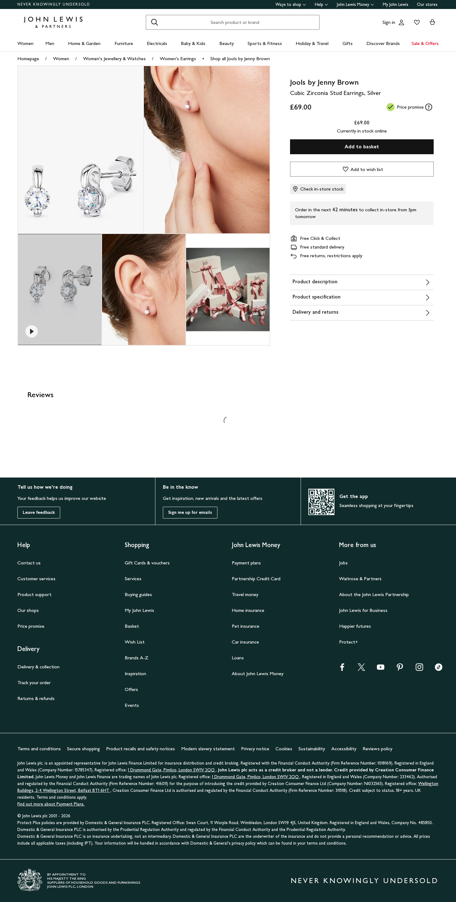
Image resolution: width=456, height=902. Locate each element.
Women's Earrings (178, 58)
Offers (131, 689)
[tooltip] (429, 107)
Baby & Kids (193, 43)
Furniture (123, 43)
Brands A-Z (136, 658)
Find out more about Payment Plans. (50, 804)
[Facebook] (342, 669)
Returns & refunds (36, 698)
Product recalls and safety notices (140, 749)
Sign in (388, 22)
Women (25, 43)
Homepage (28, 58)
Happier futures (355, 626)
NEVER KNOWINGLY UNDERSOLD (53, 4)
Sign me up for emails (190, 512)
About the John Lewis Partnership (374, 594)
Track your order (34, 682)
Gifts (347, 43)
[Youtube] (380, 669)
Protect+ (348, 642)
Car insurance (245, 642)
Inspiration (135, 673)
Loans (238, 658)
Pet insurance (245, 626)
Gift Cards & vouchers (147, 563)
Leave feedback (39, 512)
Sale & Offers (425, 43)
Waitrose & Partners (360, 578)
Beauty (226, 43)
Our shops (28, 610)
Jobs (343, 563)
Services (133, 578)
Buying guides (138, 594)
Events (132, 705)
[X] (361, 669)
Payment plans (246, 563)
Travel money (245, 594)
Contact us (29, 563)
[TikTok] (438, 669)
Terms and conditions (39, 749)
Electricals (157, 43)
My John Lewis (395, 4)
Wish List (135, 642)
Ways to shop (288, 4)
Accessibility (343, 749)
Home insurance (248, 610)
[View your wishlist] (416, 22)
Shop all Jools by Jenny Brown (240, 58)
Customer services (36, 578)
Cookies (283, 749)
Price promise (30, 626)
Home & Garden (84, 43)
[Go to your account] (401, 22)
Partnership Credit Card (256, 578)
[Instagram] (419, 669)
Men (49, 43)
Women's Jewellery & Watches (114, 58)
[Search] (154, 22)
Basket (132, 626)
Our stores (427, 4)
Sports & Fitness (265, 43)
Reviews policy (377, 749)
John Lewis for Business (363, 610)
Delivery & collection (38, 667)
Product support (34, 594)
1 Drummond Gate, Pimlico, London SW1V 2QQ (172, 770)
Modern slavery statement (208, 749)
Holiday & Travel (312, 43)
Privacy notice (255, 749)
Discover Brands (383, 43)
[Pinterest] (400, 669)
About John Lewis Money (258, 673)
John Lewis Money (353, 4)
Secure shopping (83, 749)
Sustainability (311, 749)
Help (319, 4)
